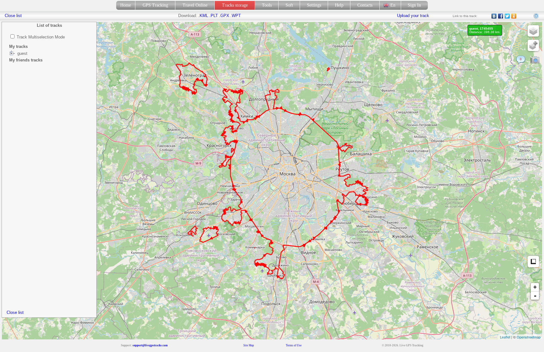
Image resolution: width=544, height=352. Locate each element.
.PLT (213, 15)
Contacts (365, 5)
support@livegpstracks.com (150, 345)
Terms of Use (294, 345)
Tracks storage (234, 5)
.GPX (224, 15)
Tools (266, 5)
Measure (533, 261)
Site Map (248, 345)
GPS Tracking (155, 5)
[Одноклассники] (514, 16)
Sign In (414, 5)
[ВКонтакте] (494, 16)
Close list (15, 312)
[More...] (536, 16)
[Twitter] (507, 16)
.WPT (235, 15)
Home (125, 5)
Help (339, 5)
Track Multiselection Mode (41, 37)
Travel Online (195, 5)
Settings (314, 5)
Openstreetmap (529, 336)
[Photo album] (535, 60)
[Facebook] (500, 16)
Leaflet (505, 336)
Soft (289, 5)
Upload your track (413, 15)
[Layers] (533, 31)
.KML (203, 15)
